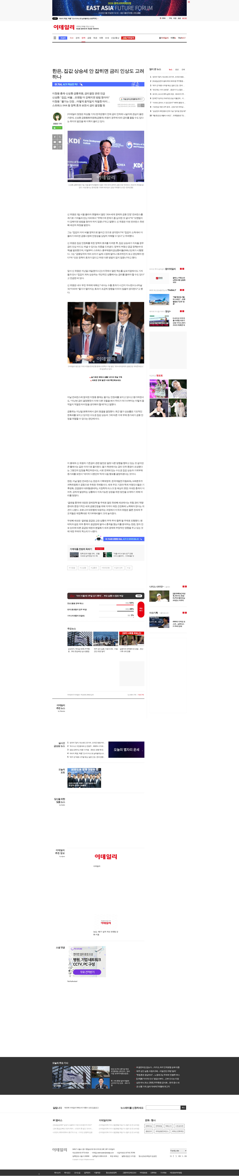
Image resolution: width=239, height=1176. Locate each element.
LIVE (55, 18)
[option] (99, 18)
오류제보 (153, 1173)
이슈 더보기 (99, 549)
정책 (83, 38)
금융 (89, 38)
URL (59, 147)
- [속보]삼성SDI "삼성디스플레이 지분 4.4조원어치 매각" (72, 1125)
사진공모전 (179, 1126)
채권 (95, 38)
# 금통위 (94, 568)
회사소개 (57, 1173)
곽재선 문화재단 (178, 1131)
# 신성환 (83, 568)
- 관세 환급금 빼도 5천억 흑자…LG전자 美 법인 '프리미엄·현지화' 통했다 (73, 1129)
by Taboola (61, 711)
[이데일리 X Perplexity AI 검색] (98, 84)
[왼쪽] (97, 769)
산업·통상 (115, 38)
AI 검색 (62, 38)
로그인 (184, 18)
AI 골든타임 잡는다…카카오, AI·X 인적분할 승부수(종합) (158, 1067)
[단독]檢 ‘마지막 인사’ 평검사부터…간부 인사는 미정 (156, 1079)
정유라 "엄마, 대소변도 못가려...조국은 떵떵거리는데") (87, 743)
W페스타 (168, 1126)
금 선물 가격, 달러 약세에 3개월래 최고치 (152, 1086)
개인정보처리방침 (176, 1173)
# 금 (128, 568)
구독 (170, 18)
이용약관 (97, 1173)
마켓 (173, 38)
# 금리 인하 (118, 568)
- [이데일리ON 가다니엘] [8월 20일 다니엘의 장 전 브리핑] (118, 1129)
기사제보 (163, 1173)
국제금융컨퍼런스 (161, 1131)
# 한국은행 (106, 568)
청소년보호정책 (111, 1173)
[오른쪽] (99, 769)
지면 (174, 18)
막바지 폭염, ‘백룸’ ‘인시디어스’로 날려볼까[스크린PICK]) (88, 753)
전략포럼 (158, 1126)
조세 (107, 38)
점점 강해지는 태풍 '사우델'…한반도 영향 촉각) (85, 750)
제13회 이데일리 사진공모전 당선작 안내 (78, 1108)
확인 (183, 1108)
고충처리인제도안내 (129, 1173)
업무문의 (87, 1173)
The (181, 38)
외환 (101, 38)
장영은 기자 (57, 124)
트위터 (59, 136)
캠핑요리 (149, 1131)
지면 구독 (141, 695)
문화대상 (149, 1126)
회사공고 (67, 1173)
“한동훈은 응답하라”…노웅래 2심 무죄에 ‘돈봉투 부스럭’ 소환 (160, 1075)
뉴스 (170, 69)
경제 (77, 38)
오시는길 (77, 1173)
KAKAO (54, 147)
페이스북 (54, 136)
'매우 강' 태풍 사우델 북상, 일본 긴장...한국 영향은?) (86, 757)
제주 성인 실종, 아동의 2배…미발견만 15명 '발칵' (155, 1071)
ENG (164, 18)
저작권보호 (143, 1173)
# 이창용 (72, 568)
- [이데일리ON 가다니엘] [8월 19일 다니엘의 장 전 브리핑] (118, 1132)
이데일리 (76, 27)
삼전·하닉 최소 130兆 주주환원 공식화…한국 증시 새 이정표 (159, 1083)
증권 (177, 69)
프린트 (59, 141)
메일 (54, 141)
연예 (183, 69)
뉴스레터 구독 (132, 695)
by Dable (62, 805)
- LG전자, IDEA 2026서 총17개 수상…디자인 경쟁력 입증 (72, 1132)
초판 (179, 18)
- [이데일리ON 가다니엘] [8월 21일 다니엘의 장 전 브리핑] (118, 1125)
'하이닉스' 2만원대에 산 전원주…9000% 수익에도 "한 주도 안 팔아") (92, 746)
